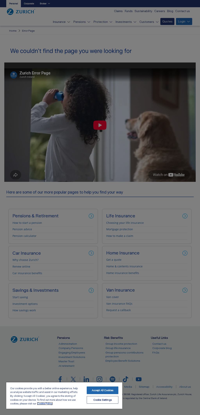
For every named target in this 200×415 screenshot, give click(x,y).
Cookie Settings (102, 399)
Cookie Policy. (45, 403)
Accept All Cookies (102, 390)
